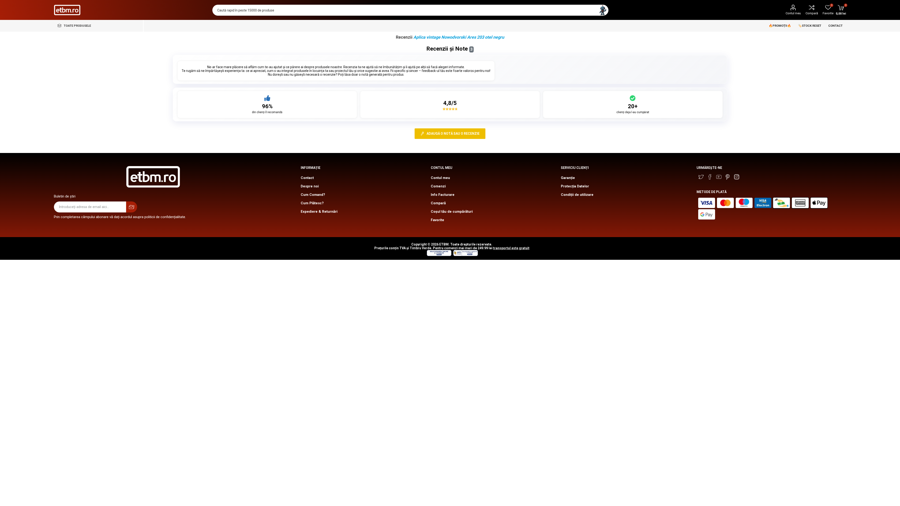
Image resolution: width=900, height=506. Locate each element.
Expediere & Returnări (319, 211)
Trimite (131, 206)
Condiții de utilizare (577, 195)
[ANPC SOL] (439, 255)
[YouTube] (719, 177)
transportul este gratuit (511, 248)
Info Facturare (442, 195)
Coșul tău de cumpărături (452, 211)
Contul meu (793, 13)
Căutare (602, 10)
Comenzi (438, 186)
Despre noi (310, 186)
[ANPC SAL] (465, 255)
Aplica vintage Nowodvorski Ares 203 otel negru (458, 37)
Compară (812, 13)
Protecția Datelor (575, 186)
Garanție (568, 178)
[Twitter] (701, 177)
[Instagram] (736, 177)
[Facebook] (710, 177)
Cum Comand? (313, 195)
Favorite (437, 220)
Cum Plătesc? (312, 203)
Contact (307, 178)
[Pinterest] (727, 177)
